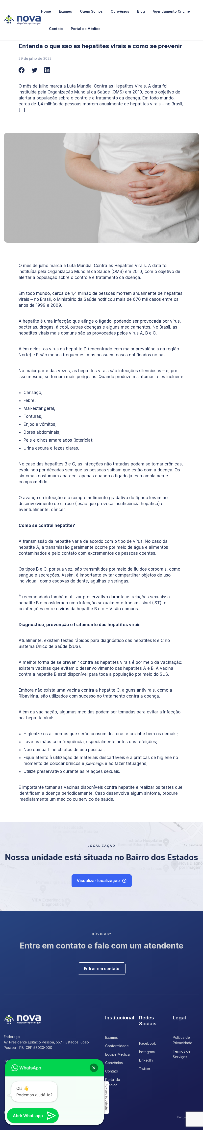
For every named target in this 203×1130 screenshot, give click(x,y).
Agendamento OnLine (171, 11)
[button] (94, 1068)
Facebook (147, 1043)
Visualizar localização (98, 880)
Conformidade (117, 1046)
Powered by (106, 1097)
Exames (65, 11)
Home (46, 11)
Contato (56, 29)
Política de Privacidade (182, 1040)
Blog (141, 11)
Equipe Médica (117, 1054)
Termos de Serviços (182, 1054)
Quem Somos (91, 11)
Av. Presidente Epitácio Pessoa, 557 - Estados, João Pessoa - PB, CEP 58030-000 (46, 1045)
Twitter (144, 1069)
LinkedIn (146, 1060)
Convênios (120, 11)
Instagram (147, 1052)
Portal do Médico (85, 29)
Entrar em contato (101, 968)
